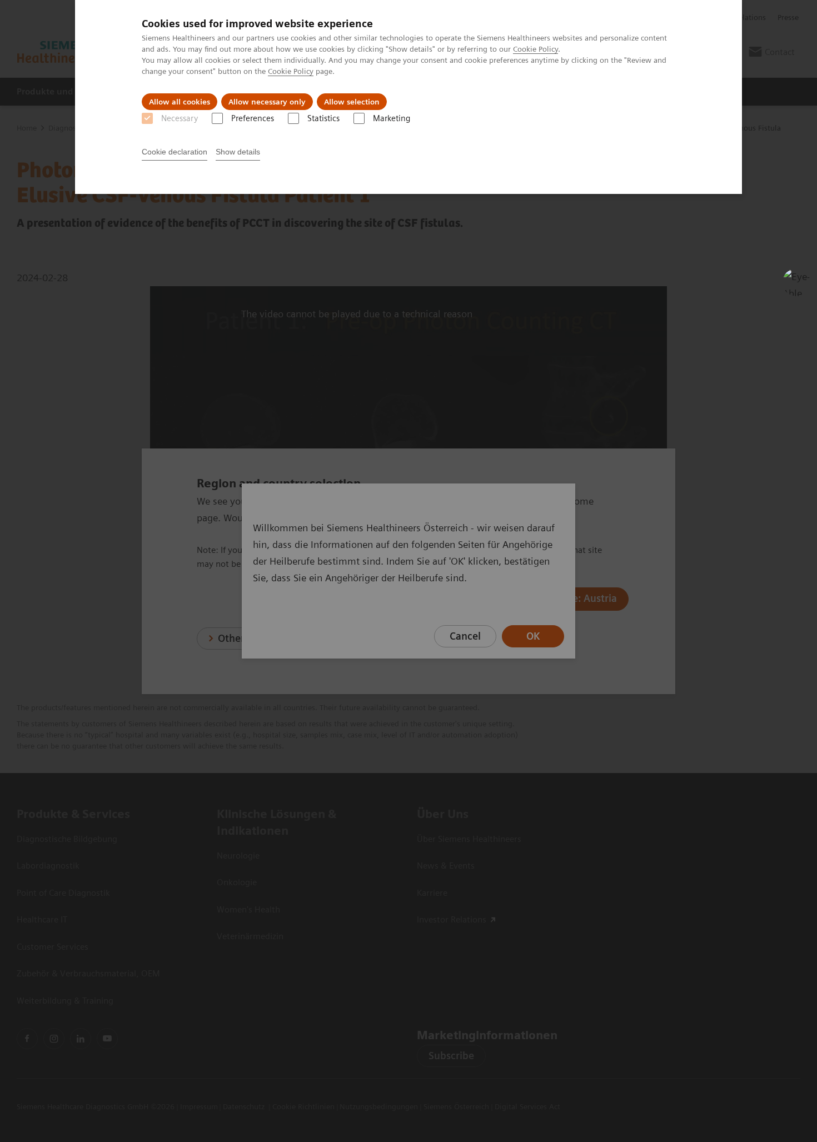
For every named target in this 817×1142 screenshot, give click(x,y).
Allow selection (352, 101)
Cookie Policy (535, 48)
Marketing (391, 118)
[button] (796, 282)
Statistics (323, 118)
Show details (238, 151)
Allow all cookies (179, 101)
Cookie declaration (174, 151)
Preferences (252, 118)
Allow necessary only (267, 101)
